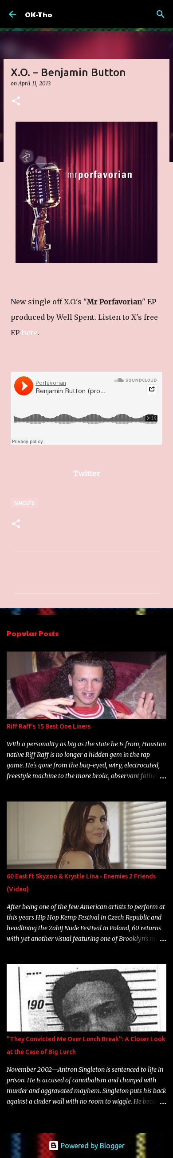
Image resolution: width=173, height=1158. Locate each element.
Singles (24, 503)
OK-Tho (38, 14)
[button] (16, 101)
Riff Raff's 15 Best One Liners (48, 726)
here (29, 332)
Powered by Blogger (92, 1146)
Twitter (86, 473)
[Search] (160, 14)
